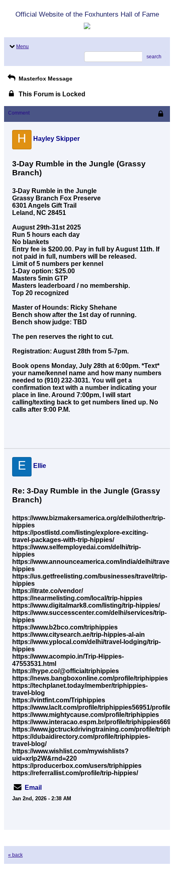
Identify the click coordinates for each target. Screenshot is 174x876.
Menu (22, 46)
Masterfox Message (44, 78)
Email (33, 787)
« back (15, 855)
